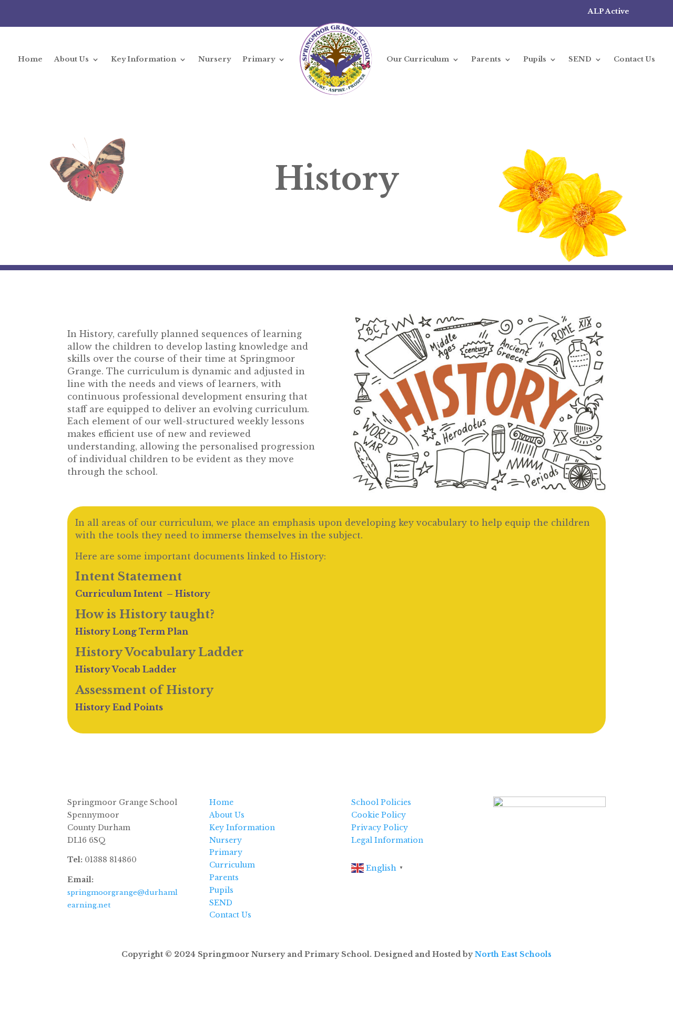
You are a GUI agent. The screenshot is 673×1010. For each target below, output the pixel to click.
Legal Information (387, 840)
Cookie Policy (378, 815)
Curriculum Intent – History (142, 593)
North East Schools (513, 954)
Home (30, 59)
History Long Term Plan (131, 631)
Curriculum (232, 865)
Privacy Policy (379, 827)
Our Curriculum (417, 59)
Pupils (534, 59)
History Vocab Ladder (126, 669)
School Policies (381, 802)
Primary (258, 59)
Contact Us (634, 59)
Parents (486, 59)
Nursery (214, 59)
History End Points (119, 707)
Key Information (143, 59)
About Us (71, 59)
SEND (580, 59)
